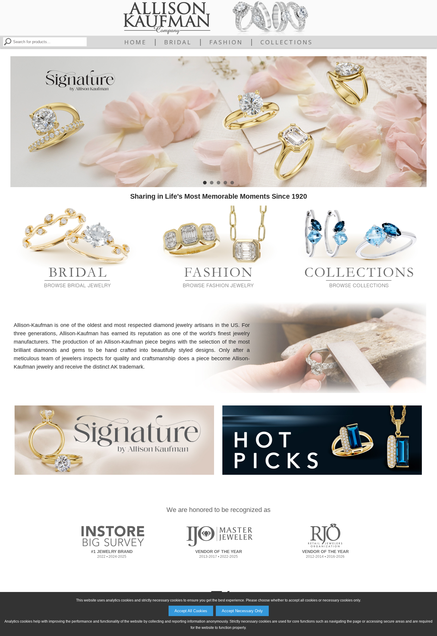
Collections (286, 42)
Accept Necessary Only (242, 611)
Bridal (178, 42)
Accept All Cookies (191, 611)
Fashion (226, 42)
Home (135, 42)
